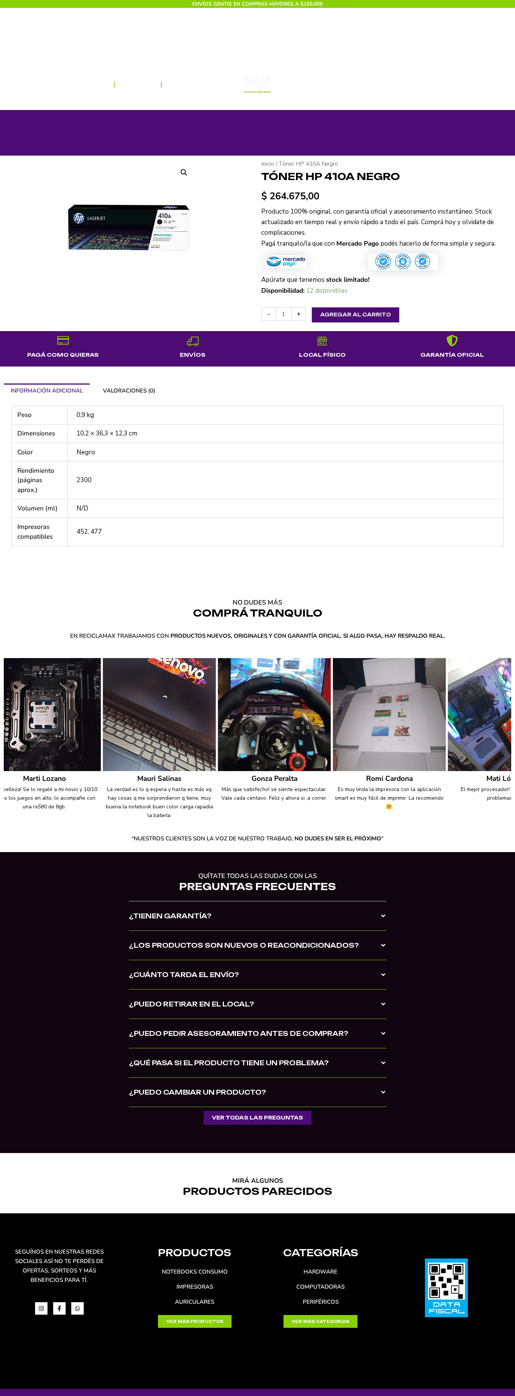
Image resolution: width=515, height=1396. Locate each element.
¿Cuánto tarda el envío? (184, 975)
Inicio (267, 164)
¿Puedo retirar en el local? (191, 1004)
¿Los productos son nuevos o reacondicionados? (244, 945)
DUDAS (179, 85)
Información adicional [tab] (47, 390)
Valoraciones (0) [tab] (129, 390)
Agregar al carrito (355, 315)
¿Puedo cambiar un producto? (197, 1092)
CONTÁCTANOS (347, 85)
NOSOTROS (137, 85)
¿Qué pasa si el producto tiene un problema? (229, 1063)
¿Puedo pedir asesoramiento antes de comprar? (238, 1033)
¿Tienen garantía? (170, 916)
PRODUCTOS (79, 85)
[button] (184, 172)
